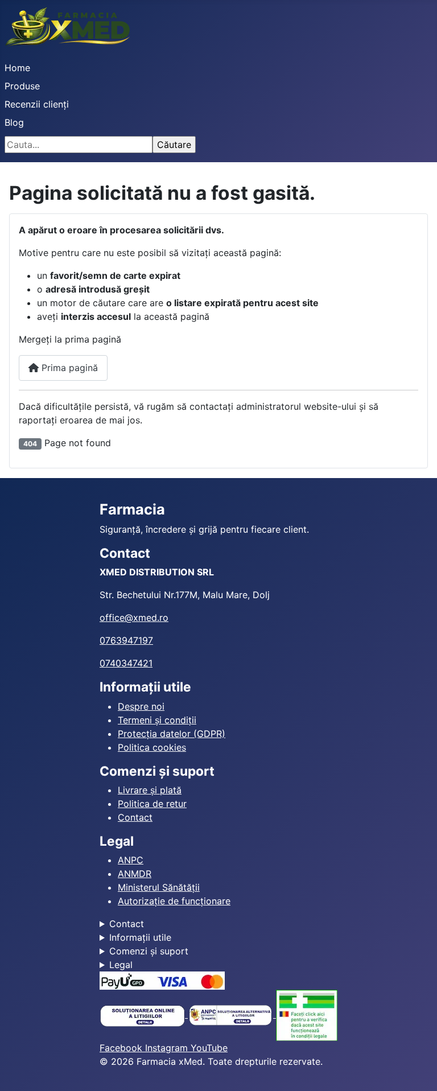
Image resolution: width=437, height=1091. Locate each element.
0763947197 (126, 640)
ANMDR (134, 873)
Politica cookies (152, 747)
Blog (14, 122)
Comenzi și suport (148, 951)
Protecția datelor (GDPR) (171, 733)
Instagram (168, 1047)
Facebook (122, 1047)
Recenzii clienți (37, 104)
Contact (135, 817)
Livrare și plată (150, 790)
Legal (121, 964)
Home (17, 67)
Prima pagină (68, 367)
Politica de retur (152, 803)
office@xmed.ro (134, 617)
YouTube (209, 1047)
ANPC (130, 860)
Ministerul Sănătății (159, 887)
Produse (22, 86)
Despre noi (141, 706)
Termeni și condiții (157, 720)
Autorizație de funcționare (174, 901)
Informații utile (140, 937)
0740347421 (126, 663)
